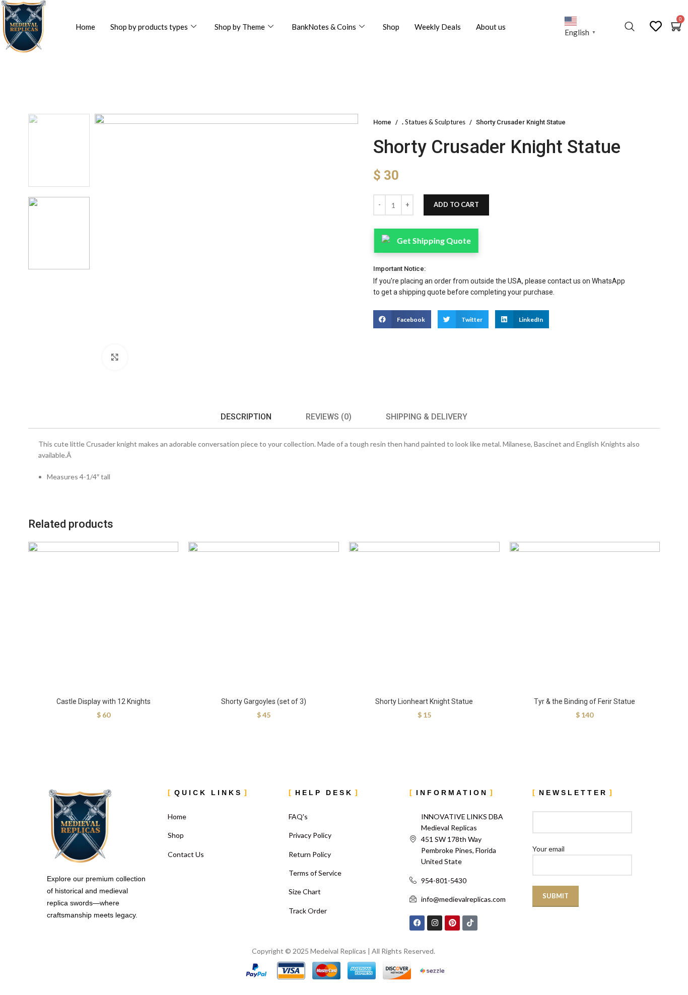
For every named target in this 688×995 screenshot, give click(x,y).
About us (491, 26)
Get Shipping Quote (433, 240)
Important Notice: (399, 268)
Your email (548, 848)
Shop (391, 26)
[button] (630, 27)
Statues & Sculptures (435, 122)
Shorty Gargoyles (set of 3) (263, 701)
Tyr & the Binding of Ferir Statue (584, 701)
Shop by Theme (240, 26)
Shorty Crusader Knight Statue (521, 122)
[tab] (246, 417)
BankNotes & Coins (324, 26)
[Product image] (103, 617)
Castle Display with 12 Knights (103, 701)
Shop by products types (149, 26)
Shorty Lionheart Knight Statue (424, 701)
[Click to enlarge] (114, 357)
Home (85, 26)
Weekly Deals (438, 26)
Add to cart (456, 204)
